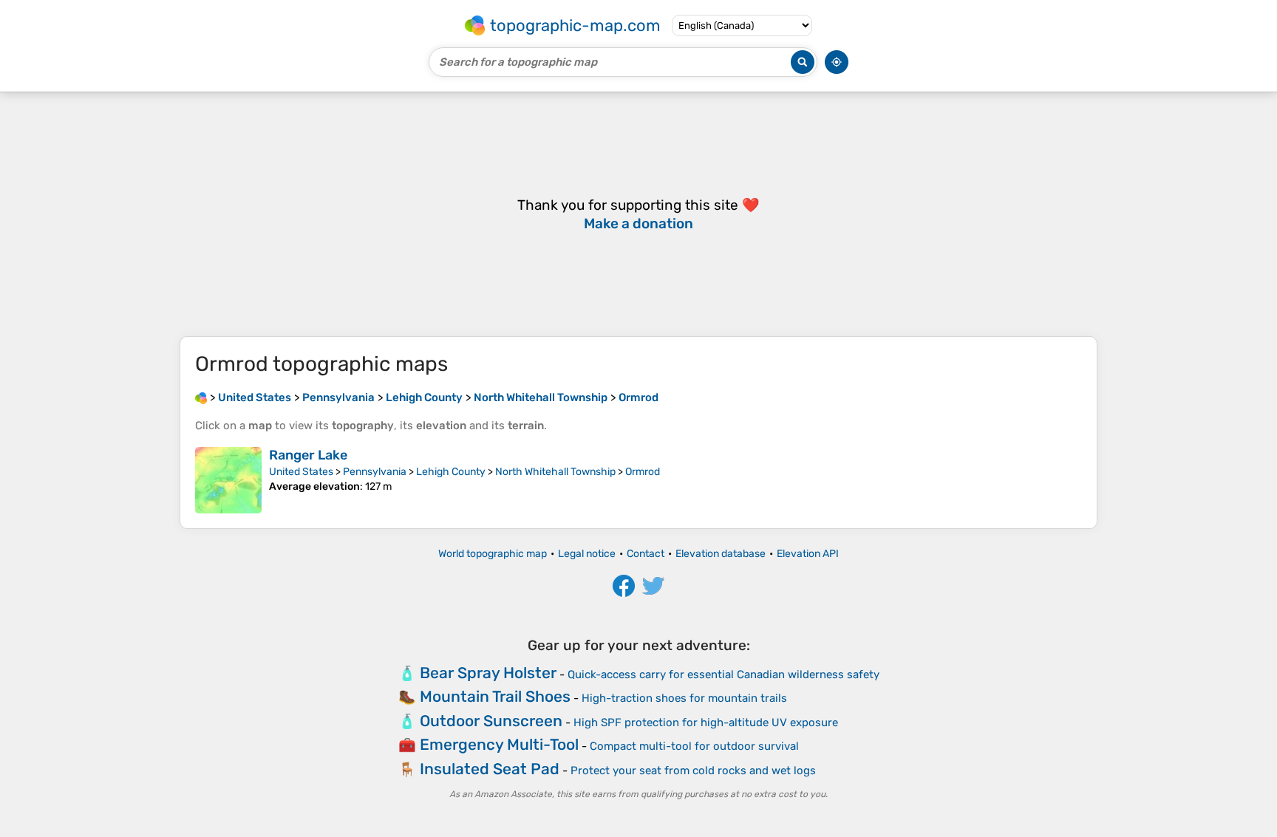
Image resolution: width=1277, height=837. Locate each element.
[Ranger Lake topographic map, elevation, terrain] (228, 480)
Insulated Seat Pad (489, 768)
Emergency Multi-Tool (499, 744)
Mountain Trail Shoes (495, 696)
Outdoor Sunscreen (491, 720)
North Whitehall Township (555, 471)
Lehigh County (451, 471)
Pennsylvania (374, 471)
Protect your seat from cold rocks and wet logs (693, 770)
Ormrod (642, 471)
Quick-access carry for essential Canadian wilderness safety (723, 674)
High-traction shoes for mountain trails (684, 698)
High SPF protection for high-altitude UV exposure (705, 722)
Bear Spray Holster (488, 672)
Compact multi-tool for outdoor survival (694, 746)
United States (301, 471)
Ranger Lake (308, 455)
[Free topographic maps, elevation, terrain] (201, 397)
